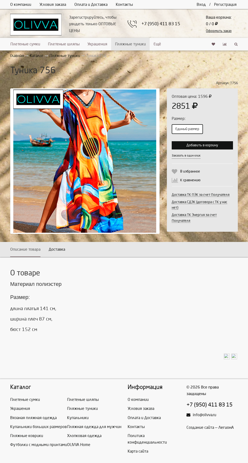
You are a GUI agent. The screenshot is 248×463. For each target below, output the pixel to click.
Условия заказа (52, 4)
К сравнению (190, 180)
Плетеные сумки (25, 44)
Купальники (78, 418)
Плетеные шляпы (64, 44)
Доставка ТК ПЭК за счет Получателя (201, 195)
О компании (20, 4)
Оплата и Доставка (91, 4)
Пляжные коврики (26, 436)
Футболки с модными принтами (38, 445)
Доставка (57, 249)
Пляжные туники (130, 44)
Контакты (124, 4)
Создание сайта (200, 427)
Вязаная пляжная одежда (33, 418)
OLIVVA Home (78, 445)
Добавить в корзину (202, 145)
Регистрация (225, 4)
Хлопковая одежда (84, 436)
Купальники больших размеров (38, 427)
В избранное (190, 171)
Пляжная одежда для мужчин (94, 427)
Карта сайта (138, 451)
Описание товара (25, 249)
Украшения (97, 44)
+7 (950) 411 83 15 (160, 24)
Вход (201, 4)
